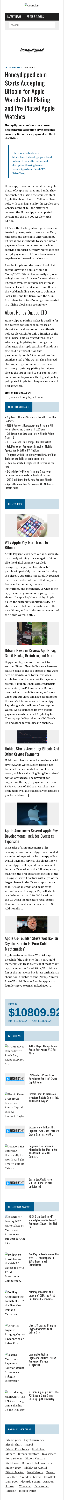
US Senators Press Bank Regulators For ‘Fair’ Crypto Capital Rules (43, 1078)
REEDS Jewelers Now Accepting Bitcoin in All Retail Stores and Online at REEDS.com (29, 427)
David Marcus (35, 1472)
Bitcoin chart (13, 1444)
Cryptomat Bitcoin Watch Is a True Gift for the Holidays (30, 419)
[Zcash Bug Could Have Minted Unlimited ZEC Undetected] (15, 1187)
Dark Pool (11, 1481)
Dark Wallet (41, 1486)
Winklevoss (12, 1463)
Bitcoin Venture (35, 1458)
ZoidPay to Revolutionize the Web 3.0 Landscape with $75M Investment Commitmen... (44, 1259)
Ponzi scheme (13, 1458)
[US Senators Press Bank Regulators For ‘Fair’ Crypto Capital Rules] (15, 1082)
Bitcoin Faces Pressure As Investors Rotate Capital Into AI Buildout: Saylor (44, 1097)
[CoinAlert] (32, 5)
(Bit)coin (10, 1491)
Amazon (48, 1481)
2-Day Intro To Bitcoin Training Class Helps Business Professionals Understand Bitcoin (28, 473)
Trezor (9, 1486)
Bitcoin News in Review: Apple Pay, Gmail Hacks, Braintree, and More (30, 652)
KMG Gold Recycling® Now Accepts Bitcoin (29, 480)
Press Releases (35, 17)
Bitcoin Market (14, 1472)
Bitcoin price (13, 1440)
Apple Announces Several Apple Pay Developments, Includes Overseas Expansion (31, 835)
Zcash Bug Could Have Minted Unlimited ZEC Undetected (40, 1183)
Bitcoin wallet (27, 1491)
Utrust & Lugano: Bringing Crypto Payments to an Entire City (42, 1329)
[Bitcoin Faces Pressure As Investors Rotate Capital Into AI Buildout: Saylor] (15, 1116)
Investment (49, 1454)
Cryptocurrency (34, 1440)
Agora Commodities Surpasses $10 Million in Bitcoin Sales (29, 486)
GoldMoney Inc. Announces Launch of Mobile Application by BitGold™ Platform (28, 448)
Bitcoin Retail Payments (37, 1463)
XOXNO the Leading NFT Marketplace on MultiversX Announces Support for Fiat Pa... (43, 1221)
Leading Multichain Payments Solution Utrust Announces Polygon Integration (42, 1359)
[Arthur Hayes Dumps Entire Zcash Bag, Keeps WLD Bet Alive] (15, 1064)
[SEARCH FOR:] (32, 25)
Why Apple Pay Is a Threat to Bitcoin (26, 544)
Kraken (50, 1472)
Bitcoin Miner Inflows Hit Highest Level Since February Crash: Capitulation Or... (44, 1130)
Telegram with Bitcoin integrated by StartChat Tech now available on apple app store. (30, 457)
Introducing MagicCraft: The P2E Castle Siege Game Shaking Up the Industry (44, 1395)
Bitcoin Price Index (17, 1449)
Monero (10, 1454)
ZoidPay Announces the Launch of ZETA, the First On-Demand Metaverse (42, 1295)
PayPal (29, 1444)
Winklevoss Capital (35, 1467)
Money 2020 (13, 1467)
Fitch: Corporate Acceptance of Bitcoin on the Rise (29, 465)
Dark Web (11, 1477)
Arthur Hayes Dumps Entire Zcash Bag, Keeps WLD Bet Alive (43, 1049)
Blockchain (38, 1449)
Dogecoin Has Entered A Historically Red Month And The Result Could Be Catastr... (43, 1151)
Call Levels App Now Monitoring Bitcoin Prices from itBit (29, 435)
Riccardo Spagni (30, 1481)
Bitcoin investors (28, 1454)
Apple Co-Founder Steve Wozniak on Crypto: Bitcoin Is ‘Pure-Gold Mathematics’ (31, 943)
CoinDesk (50, 1477)
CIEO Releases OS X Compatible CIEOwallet (28, 442)
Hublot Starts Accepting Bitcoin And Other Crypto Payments (32, 751)
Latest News (14, 17)
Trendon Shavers (30, 1477)
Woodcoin (25, 1486)
